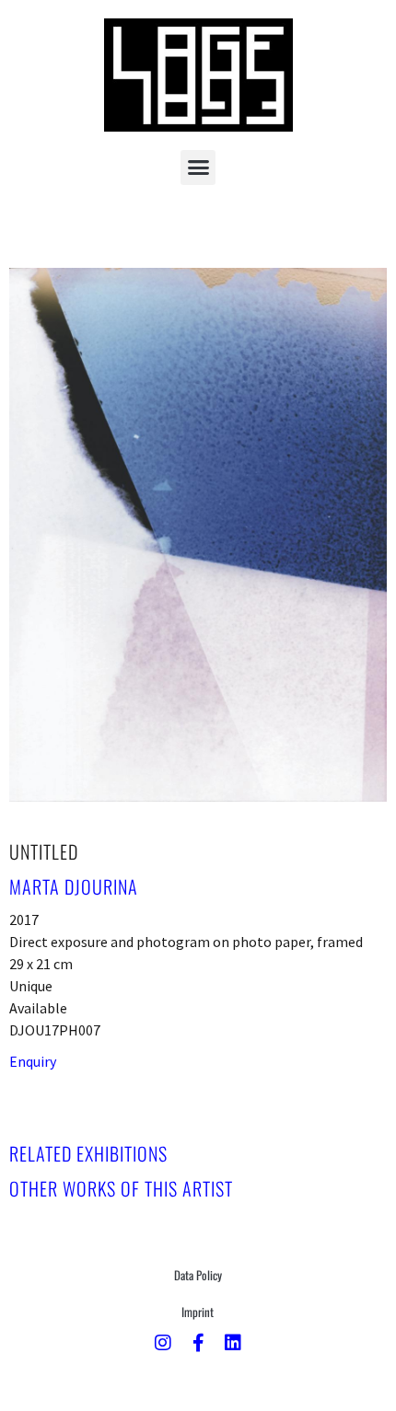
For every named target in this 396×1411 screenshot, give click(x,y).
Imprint (197, 1311)
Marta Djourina (73, 886)
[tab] (88, 1153)
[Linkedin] (233, 1343)
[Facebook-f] (198, 1343)
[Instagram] (163, 1343)
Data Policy (198, 1275)
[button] (198, 167)
